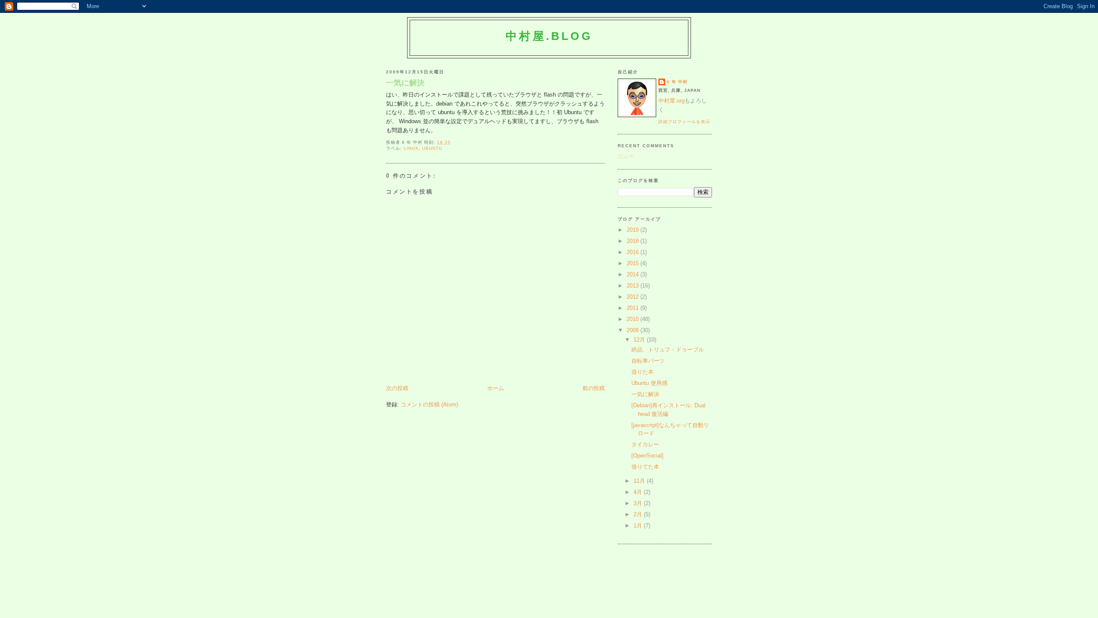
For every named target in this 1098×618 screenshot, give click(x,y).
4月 (638, 492)
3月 (638, 503)
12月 (640, 339)
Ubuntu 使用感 (649, 383)
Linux (411, 148)
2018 (633, 241)
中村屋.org (671, 100)
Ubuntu (432, 148)
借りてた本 (645, 467)
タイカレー (645, 444)
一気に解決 (405, 83)
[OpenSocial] (647, 455)
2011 (633, 308)
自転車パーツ (648, 360)
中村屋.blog (549, 36)
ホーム (495, 388)
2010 (633, 319)
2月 (638, 514)
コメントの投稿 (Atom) (429, 404)
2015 (633, 263)
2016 (633, 252)
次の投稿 (397, 388)
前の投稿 (593, 388)
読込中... (628, 156)
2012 (633, 297)
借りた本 (642, 372)
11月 (640, 481)
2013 (633, 285)
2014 (633, 274)
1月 (638, 525)
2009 (633, 330)
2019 (633, 230)
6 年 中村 (677, 81)
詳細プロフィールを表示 (684, 121)
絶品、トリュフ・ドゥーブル (667, 349)
